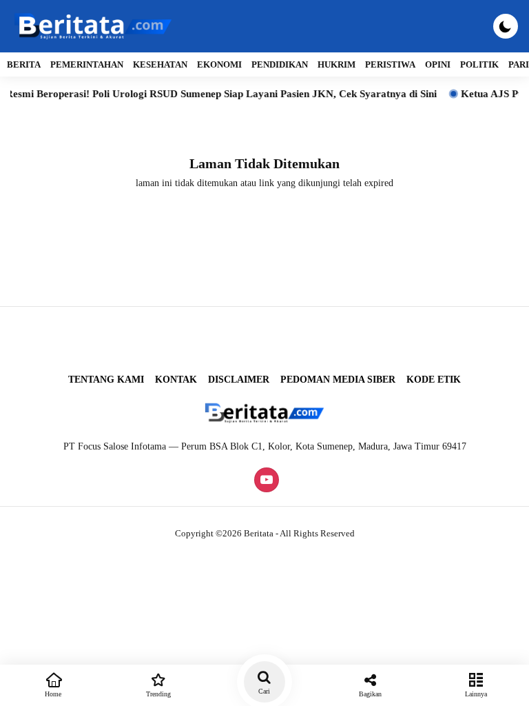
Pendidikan (279, 64)
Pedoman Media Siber (337, 379)
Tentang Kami (106, 379)
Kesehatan (160, 64)
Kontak (176, 379)
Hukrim (336, 64)
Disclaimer (238, 379)
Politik (479, 64)
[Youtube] (265, 481)
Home (53, 694)
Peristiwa (390, 64)
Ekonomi (219, 64)
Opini (437, 64)
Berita (24, 64)
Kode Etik (433, 379)
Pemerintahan (86, 64)
